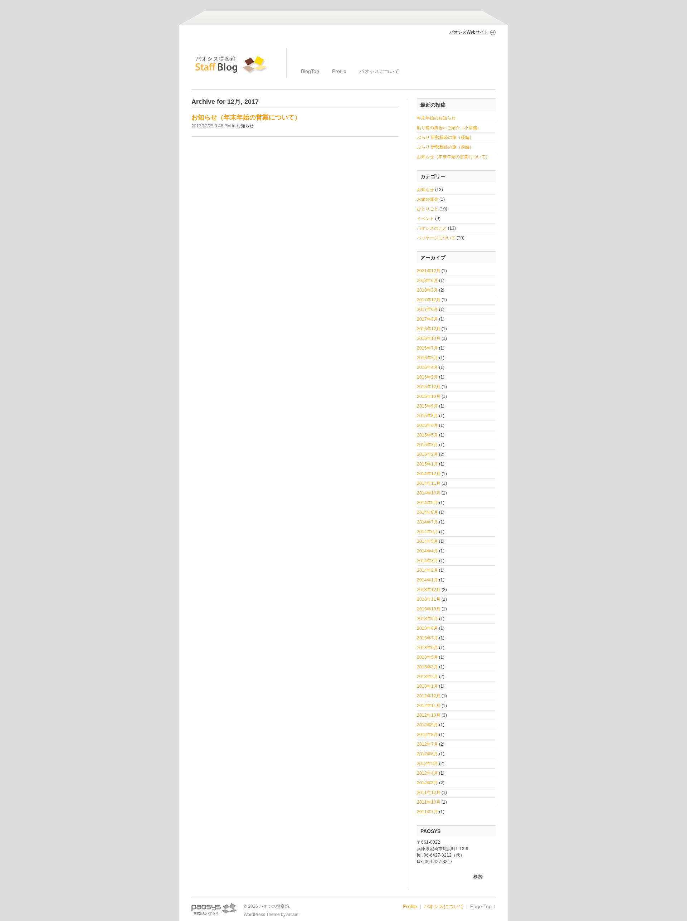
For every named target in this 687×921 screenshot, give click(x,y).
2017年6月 (427, 309)
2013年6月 (427, 647)
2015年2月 (427, 454)
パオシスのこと (432, 228)
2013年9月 (427, 618)
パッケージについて (436, 237)
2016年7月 (427, 348)
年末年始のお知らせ (436, 118)
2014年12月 (428, 473)
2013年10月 (428, 608)
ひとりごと (427, 208)
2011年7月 (427, 811)
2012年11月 (428, 705)
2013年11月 (428, 599)
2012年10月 (428, 715)
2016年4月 (427, 367)
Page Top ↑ (483, 906)
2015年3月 (427, 444)
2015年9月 (427, 406)
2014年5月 (427, 541)
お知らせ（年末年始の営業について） (246, 117)
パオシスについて (379, 71)
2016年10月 (428, 338)
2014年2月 (427, 570)
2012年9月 (427, 724)
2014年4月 (427, 551)
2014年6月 (427, 531)
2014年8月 (427, 512)
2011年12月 (428, 792)
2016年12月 (428, 328)
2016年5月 (427, 357)
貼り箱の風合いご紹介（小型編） (449, 127)
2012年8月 (427, 734)
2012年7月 (427, 744)
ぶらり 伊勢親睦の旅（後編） (445, 137)
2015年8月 (427, 415)
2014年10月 (428, 493)
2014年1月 (427, 580)
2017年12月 (428, 299)
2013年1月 (427, 686)
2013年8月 (427, 628)
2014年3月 (427, 560)
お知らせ (245, 125)
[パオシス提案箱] (231, 72)
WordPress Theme (262, 914)
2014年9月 (427, 502)
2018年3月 (427, 290)
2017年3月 (427, 319)
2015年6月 (427, 425)
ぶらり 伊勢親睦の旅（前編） (445, 147)
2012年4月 (427, 773)
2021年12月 (428, 270)
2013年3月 (427, 666)
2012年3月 (427, 782)
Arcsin (292, 914)
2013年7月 (427, 637)
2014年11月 (428, 483)
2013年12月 (428, 589)
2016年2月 (427, 377)
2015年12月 (428, 386)
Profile (339, 71)
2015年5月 (427, 435)
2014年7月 (427, 522)
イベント (425, 218)
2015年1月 (427, 464)
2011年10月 (428, 802)
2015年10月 (428, 396)
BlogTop (310, 71)
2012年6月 (427, 753)
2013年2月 (427, 676)
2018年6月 (427, 280)
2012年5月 (427, 763)
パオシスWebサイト (468, 32)
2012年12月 (428, 695)
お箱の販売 (427, 199)
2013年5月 (427, 657)
